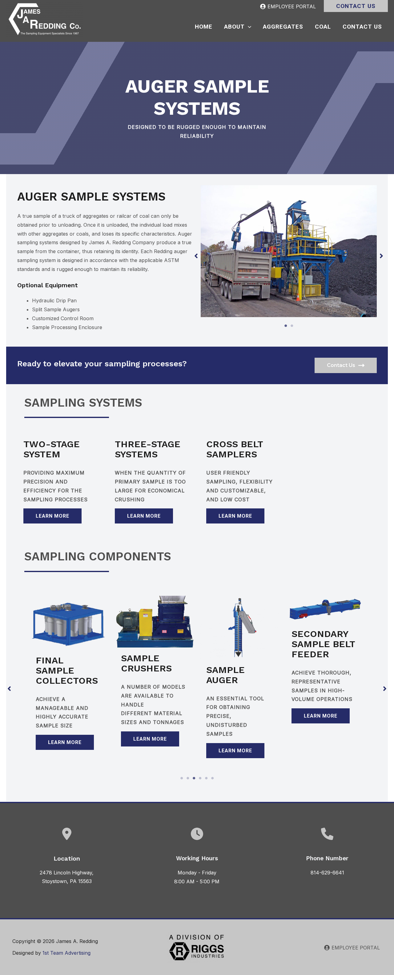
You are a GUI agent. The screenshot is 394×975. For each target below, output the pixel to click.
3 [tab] (194, 778)
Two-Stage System (51, 449)
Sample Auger (225, 674)
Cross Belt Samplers (234, 449)
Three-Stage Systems (147, 449)
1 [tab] (286, 326)
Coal (323, 26)
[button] (356, 6)
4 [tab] (200, 778)
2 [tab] (292, 326)
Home (203, 26)
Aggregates (283, 26)
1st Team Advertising (66, 953)
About (234, 26)
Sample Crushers (146, 663)
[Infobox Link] (327, 856)
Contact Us (362, 26)
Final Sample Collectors (67, 670)
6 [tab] (212, 778)
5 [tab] (206, 778)
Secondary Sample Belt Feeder (323, 643)
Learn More (52, 516)
